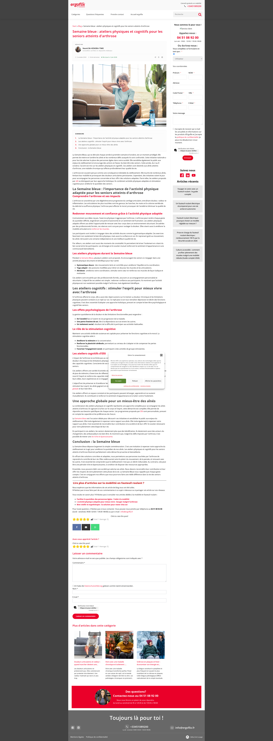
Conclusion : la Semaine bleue (90, 148)
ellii (77, 181)
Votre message (179, 113)
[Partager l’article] (155, 57)
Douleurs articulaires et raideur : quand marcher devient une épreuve (87, 663)
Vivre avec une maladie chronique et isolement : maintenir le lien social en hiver (117, 663)
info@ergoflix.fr (127, 512)
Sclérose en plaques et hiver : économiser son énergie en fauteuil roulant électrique (148, 663)
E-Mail (191, 103)
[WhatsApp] (95, 527)
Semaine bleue (81, 418)
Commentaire (79, 563)
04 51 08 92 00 (188, 37)
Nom (75, 589)
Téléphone (177, 103)
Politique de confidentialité (97, 737)
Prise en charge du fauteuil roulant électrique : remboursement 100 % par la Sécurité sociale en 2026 (188, 236)
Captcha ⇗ (93, 610)
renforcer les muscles (100, 229)
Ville (190, 93)
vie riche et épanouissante (102, 436)
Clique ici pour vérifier (88, 608)
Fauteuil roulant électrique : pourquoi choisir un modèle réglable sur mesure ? (187, 221)
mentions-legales (145, 386)
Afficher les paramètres (153, 381)
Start (74, 26)
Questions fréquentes (95, 14)
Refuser (135, 381)
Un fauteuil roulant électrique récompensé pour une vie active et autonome (188, 206)
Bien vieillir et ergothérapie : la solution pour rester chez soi (102, 504)
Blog (80, 26)
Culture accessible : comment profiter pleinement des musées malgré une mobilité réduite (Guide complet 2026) (188, 254)
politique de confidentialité (187, 137)
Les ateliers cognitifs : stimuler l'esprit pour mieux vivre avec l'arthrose (105, 141)
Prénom (176, 73)
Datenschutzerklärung (93, 586)
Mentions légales (77, 737)
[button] (161, 355)
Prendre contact (117, 14)
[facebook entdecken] (73, 727)
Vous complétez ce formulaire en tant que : (186, 50)
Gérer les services (117, 375)
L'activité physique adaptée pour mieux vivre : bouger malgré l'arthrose (107, 502)
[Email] (86, 527)
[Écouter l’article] (158, 57)
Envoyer (187, 158)
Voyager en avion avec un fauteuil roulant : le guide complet (188, 191)
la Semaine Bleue (86, 258)
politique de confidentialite (131, 386)
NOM (191, 73)
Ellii (141, 411)
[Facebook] (77, 527)
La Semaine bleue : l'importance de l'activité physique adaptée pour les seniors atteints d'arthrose (115, 138)
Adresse (176, 83)
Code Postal (177, 93)
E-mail (76, 597)
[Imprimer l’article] (162, 57)
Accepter (118, 381)
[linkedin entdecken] (79, 727)
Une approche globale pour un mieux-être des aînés (98, 145)
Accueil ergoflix (137, 14)
